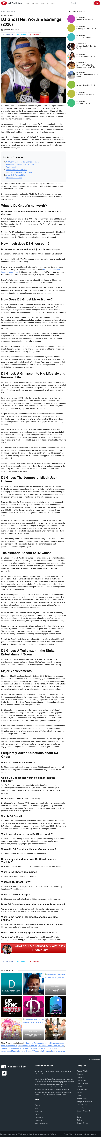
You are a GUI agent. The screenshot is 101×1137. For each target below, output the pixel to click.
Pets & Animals (82, 1108)
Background (11, 167)
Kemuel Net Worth (83, 37)
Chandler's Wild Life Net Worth (33, 1035)
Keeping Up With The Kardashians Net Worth (85, 66)
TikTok (53, 3)
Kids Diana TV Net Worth (34, 1012)
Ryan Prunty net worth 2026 (41, 1048)
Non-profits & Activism (84, 1101)
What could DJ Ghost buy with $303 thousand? (40, 948)
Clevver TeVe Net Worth (85, 85)
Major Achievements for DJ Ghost (19, 172)
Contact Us (38, 1120)
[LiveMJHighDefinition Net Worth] (71, 46)
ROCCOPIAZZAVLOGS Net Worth (87, 75)
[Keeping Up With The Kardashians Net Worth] (71, 65)
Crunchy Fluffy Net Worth (86, 28)
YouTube (35, 3)
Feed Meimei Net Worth (85, 56)
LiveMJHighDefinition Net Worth (86, 47)
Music (79, 1095)
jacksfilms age (44, 1051)
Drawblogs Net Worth (11, 991)
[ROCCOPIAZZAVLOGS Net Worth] (71, 75)
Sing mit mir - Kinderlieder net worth (15, 1048)
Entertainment (11, 11)
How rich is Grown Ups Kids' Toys (51, 1045)
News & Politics (82, 1098)
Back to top (95, 1059)
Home (3, 11)
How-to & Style (82, 1089)
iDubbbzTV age (32, 1051)
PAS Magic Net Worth (85, 94)
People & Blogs (82, 1105)
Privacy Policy (39, 1117)
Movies (79, 1092)
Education (80, 1077)
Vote (36, 1108)
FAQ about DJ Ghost (14, 177)
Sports (79, 1117)
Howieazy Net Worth (84, 19)
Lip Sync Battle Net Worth (12, 1012)
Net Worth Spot (14, 2)
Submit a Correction (41, 1123)
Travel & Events (82, 1123)
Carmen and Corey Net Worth (55, 990)
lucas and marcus (58, 1051)
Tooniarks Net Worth (56, 1013)
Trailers (79, 1120)
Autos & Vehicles (82, 1071)
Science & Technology (84, 1111)
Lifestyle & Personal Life (15, 175)
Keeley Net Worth (83, 103)
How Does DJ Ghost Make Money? (20, 164)
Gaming (79, 1086)
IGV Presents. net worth (27, 1045)
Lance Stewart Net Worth (34, 990)
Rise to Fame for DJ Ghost (16, 169)
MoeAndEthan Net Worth (55, 1035)
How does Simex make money (37, 1043)
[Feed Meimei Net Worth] (71, 55)
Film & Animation (82, 1083)
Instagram (44, 3)
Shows (79, 1114)
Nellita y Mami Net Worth (11, 1035)
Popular (27, 3)
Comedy (80, 1074)
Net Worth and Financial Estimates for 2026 (23, 162)
